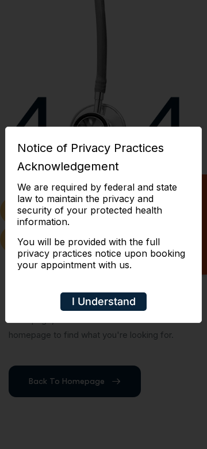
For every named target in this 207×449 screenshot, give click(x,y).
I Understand (104, 301)
